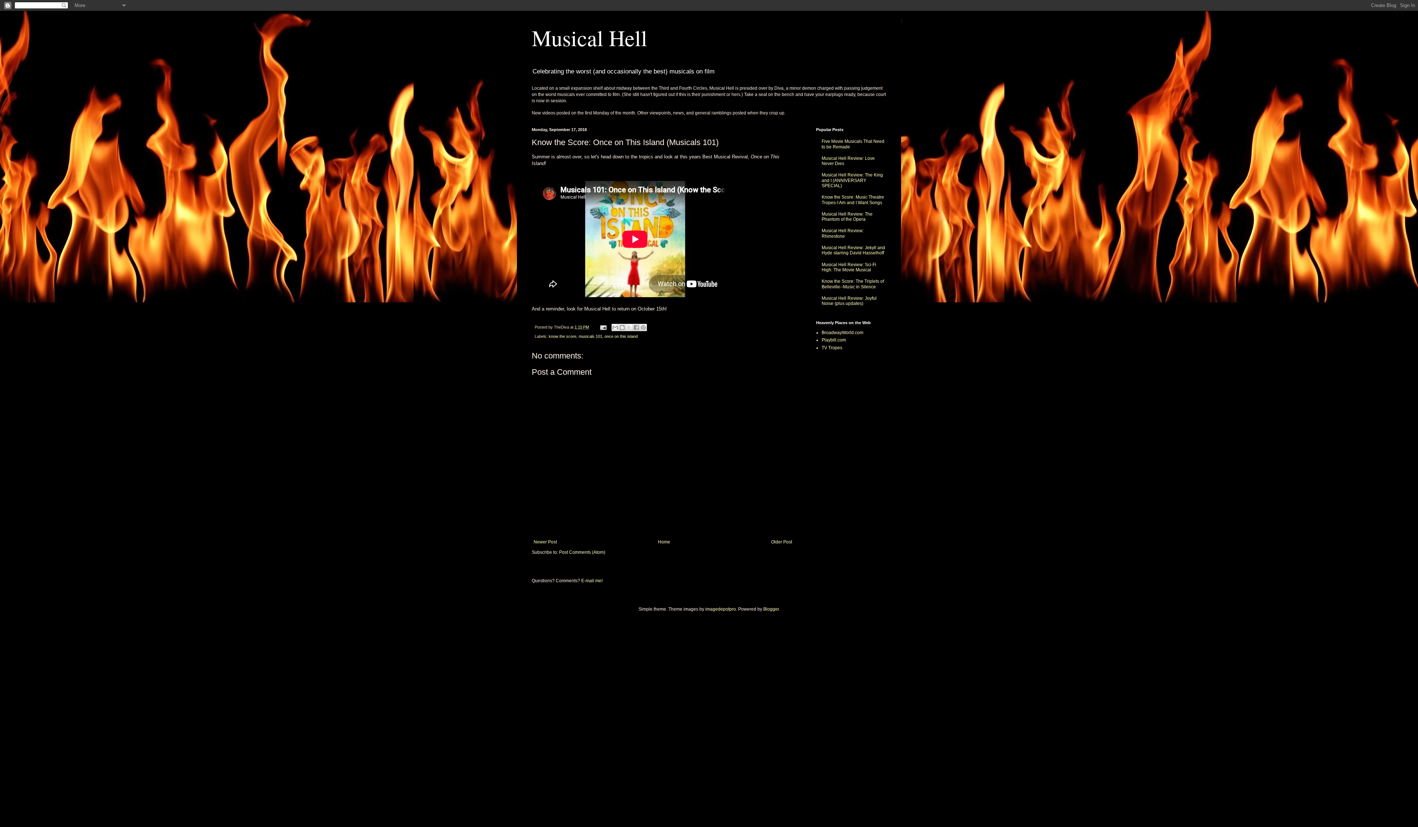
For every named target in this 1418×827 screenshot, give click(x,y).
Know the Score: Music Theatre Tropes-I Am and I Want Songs (853, 200)
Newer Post (545, 542)
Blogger (771, 609)
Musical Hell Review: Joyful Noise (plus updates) (849, 301)
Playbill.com (834, 340)
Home (664, 542)
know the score (562, 336)
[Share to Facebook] (636, 327)
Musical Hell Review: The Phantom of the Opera (847, 217)
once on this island (621, 336)
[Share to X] (629, 327)
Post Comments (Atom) (582, 552)
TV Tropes (832, 347)
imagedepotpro (720, 609)
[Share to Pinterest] (643, 327)
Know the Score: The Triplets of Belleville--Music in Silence (853, 284)
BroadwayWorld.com (842, 332)
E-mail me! (592, 580)
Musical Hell (589, 37)
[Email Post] (603, 327)
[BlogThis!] (622, 327)
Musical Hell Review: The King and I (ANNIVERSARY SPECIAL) (852, 180)
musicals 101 (590, 336)
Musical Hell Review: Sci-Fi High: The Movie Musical (849, 267)
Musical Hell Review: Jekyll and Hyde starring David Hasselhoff (853, 250)
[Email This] (615, 327)
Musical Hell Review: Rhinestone (843, 233)
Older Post (781, 542)
